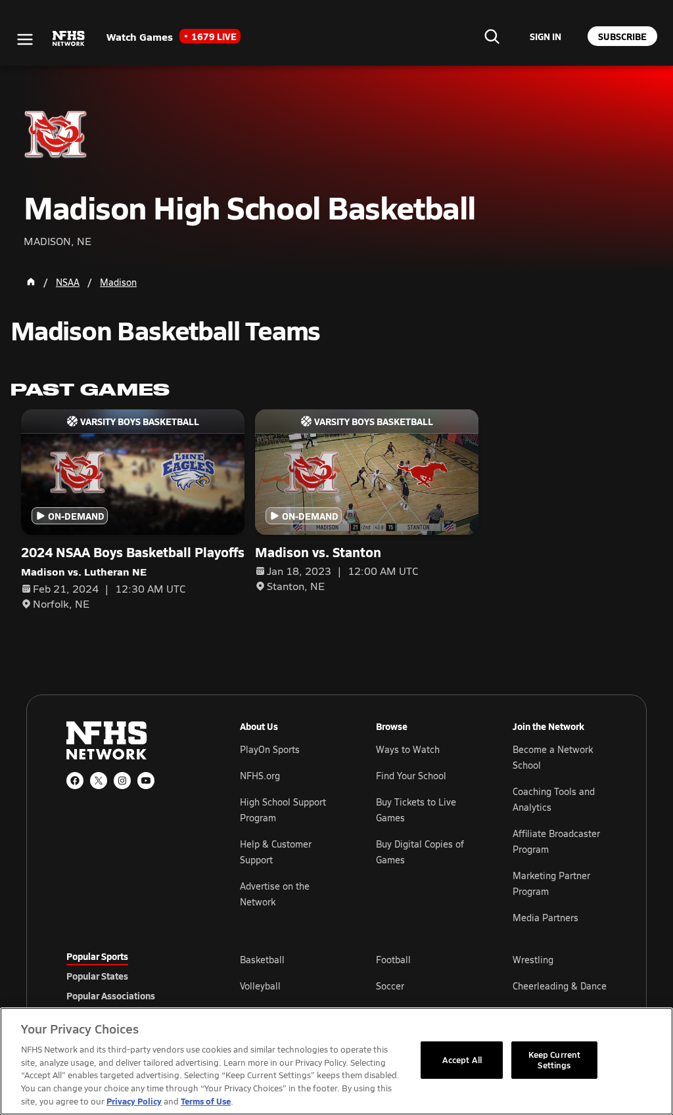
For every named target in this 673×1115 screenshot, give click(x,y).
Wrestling (533, 959)
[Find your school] (491, 36)
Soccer (390, 986)
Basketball (262, 959)
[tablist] (132, 975)
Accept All (462, 1060)
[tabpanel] (423, 985)
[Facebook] (74, 780)
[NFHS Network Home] (69, 39)
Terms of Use (206, 1101)
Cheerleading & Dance (560, 986)
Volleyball (260, 986)
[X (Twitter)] (98, 780)
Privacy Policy (134, 1101)
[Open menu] (25, 39)
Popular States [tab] (97, 975)
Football (393, 959)
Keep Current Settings (554, 1060)
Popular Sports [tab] (97, 956)
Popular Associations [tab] (110, 995)
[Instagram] (122, 780)
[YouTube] (145, 780)
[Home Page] (31, 282)
